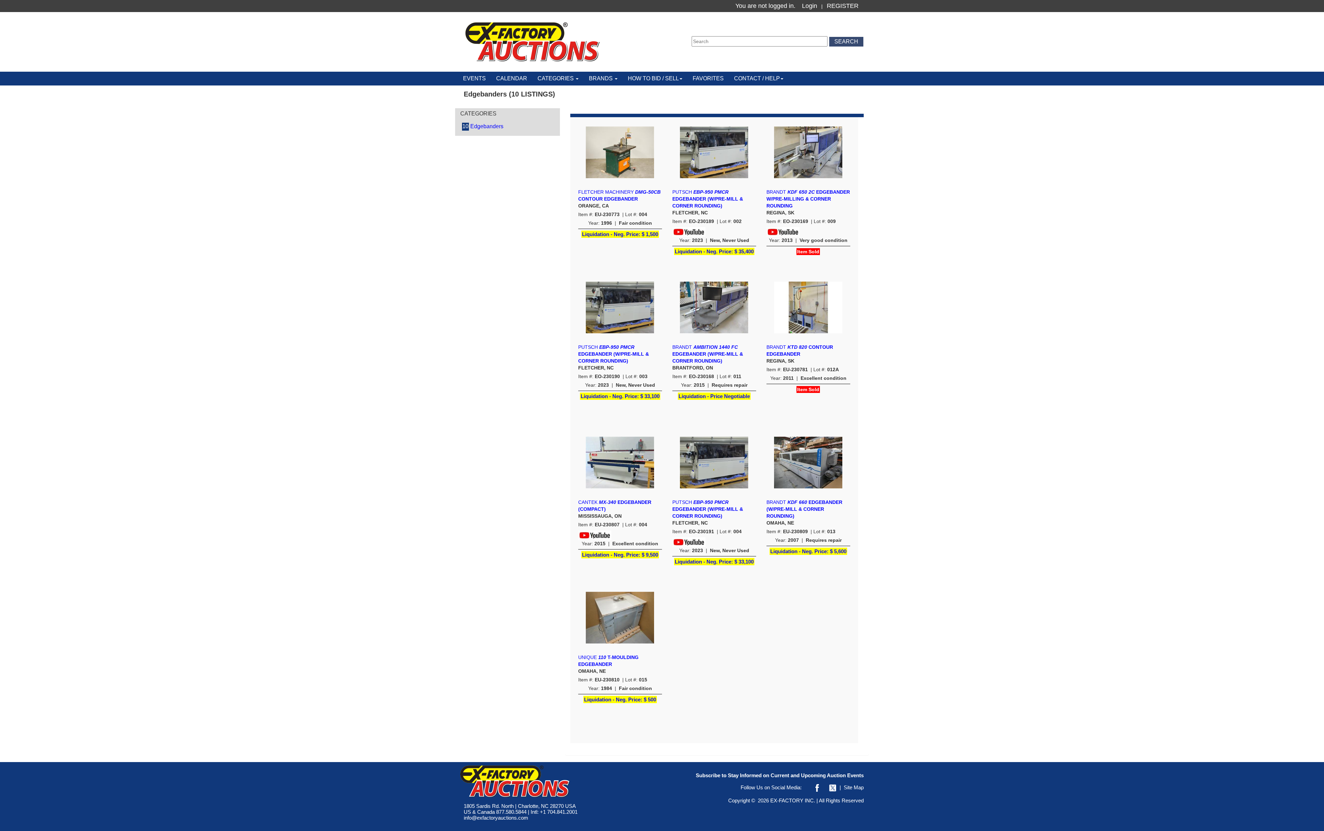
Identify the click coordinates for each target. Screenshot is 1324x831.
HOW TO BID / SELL (653, 78)
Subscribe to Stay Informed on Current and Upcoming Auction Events (780, 775)
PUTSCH (707, 199)
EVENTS (474, 78)
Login (809, 5)
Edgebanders (482, 126)
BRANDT (808, 199)
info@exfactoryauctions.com (496, 818)
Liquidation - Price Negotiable (714, 396)
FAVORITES (708, 78)
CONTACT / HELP (757, 78)
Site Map (854, 787)
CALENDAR (511, 78)
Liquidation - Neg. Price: (620, 234)
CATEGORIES (556, 78)
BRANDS (601, 78)
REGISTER (843, 5)
